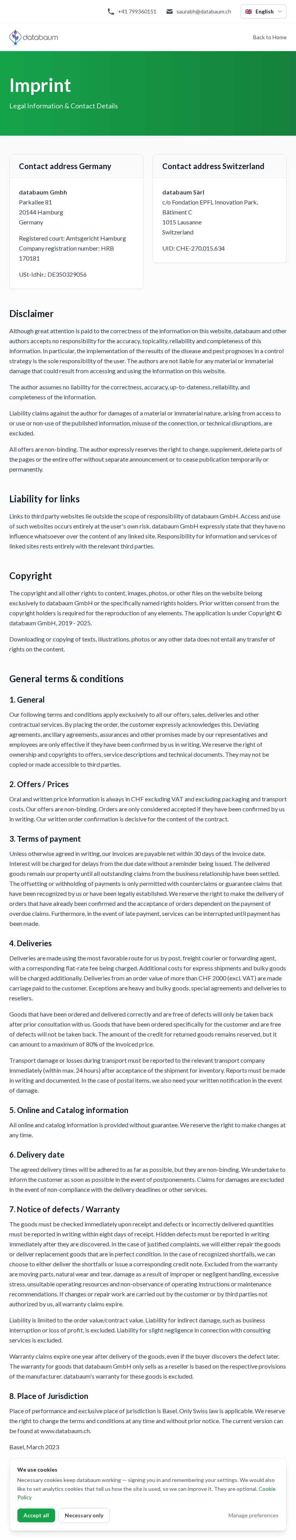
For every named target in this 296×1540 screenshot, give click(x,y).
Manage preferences (254, 1515)
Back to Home (270, 37)
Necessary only (84, 1515)
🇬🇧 (259, 11)
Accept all (36, 1515)
